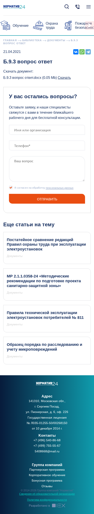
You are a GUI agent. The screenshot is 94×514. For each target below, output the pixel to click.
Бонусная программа (47, 480)
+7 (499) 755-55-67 (47, 445)
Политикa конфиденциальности (47, 499)
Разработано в (39, 505)
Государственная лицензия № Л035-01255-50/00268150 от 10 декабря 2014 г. (47, 423)
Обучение (21, 25)
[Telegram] (88, 51)
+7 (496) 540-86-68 (47, 440)
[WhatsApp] (82, 51)
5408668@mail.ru (47, 451)
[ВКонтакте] (75, 51)
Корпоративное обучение (47, 475)
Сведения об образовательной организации (47, 493)
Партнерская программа (47, 469)
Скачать (64, 77)
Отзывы (47, 486)
